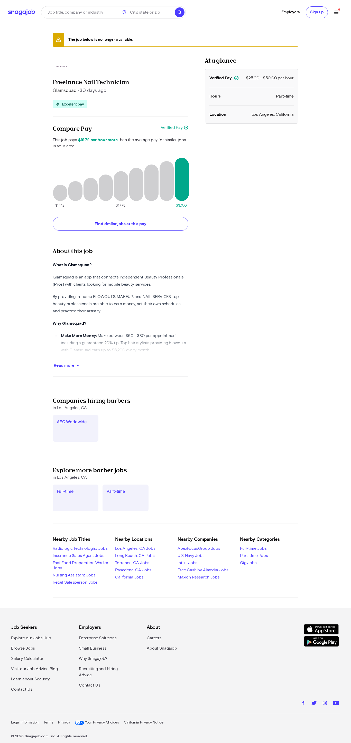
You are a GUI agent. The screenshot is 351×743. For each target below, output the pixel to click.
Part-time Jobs (254, 556)
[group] (70, 104)
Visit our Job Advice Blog (34, 669)
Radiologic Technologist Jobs (80, 548)
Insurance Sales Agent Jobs (78, 556)
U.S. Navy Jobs (191, 556)
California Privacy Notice (143, 722)
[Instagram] (325, 704)
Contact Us (21, 689)
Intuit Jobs (187, 563)
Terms (48, 722)
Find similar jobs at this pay (120, 224)
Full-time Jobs (253, 548)
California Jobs (129, 577)
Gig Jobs (248, 563)
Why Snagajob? (93, 659)
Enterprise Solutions (98, 638)
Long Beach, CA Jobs (135, 556)
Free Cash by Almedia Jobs (203, 570)
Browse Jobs (23, 648)
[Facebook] (303, 704)
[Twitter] (314, 704)
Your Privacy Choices (102, 722)
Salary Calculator (27, 659)
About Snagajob (162, 648)
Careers (154, 638)
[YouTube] (336, 704)
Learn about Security (30, 679)
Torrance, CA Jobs (132, 563)
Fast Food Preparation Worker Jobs (80, 565)
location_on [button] (124, 12)
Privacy (64, 722)
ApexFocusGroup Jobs (199, 548)
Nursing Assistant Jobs (74, 575)
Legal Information (25, 722)
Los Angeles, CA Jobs (135, 548)
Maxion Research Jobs (199, 577)
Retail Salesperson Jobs (75, 582)
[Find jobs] (179, 12)
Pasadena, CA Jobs (133, 570)
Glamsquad (65, 90)
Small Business (92, 648)
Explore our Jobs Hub (31, 638)
